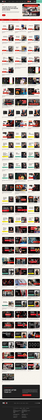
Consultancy (17, 1)
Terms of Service (27, 408)
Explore (4, 15)
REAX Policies (24, 408)
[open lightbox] (31, 10)
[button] (9, 1)
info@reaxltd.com (15, 417)
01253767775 (14, 416)
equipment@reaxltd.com (24, 417)
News (20, 1)
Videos (22, 1)
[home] (5, 1)
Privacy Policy (21, 408)
